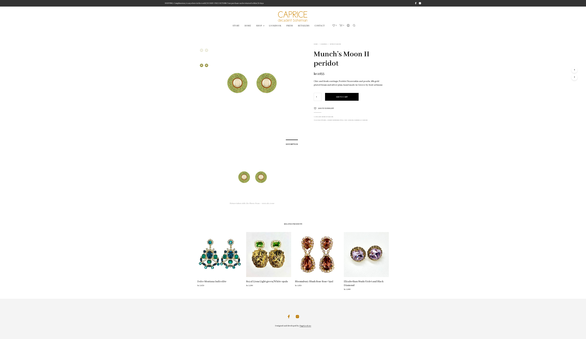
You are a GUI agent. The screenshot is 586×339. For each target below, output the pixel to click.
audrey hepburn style (335, 120)
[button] (334, 25)
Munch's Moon (335, 44)
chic (346, 120)
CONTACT (319, 25)
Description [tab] (292, 144)
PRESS (289, 25)
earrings (357, 120)
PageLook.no (305, 326)
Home (316, 44)
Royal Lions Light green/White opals (267, 281)
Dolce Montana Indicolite (211, 281)
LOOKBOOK (275, 25)
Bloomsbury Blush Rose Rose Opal (314, 281)
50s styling (322, 120)
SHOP (259, 25)
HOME (247, 25)
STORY (236, 25)
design (350, 120)
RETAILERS (303, 25)
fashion (364, 120)
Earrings (323, 44)
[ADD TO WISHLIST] (219, 271)
